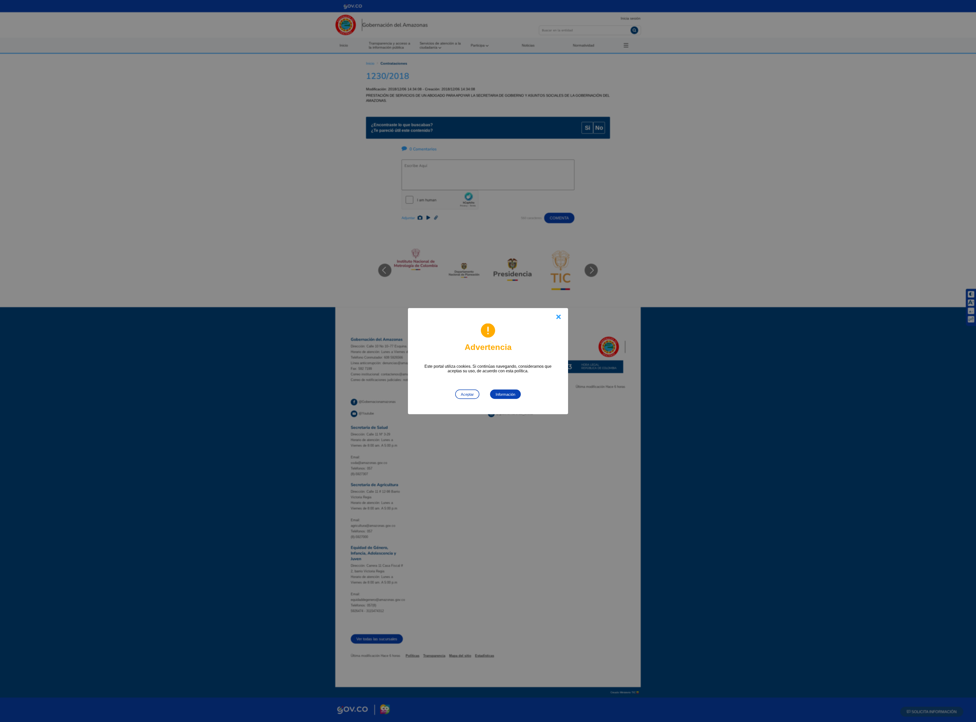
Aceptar (467, 394)
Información (505, 394)
